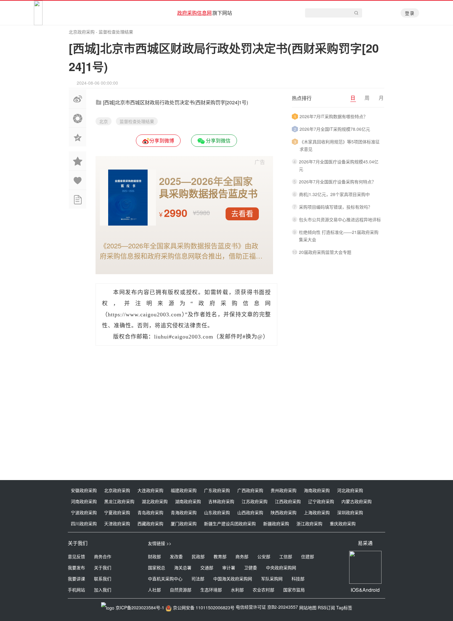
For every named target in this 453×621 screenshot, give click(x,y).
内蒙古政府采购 (356, 501)
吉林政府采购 (221, 501)
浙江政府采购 (309, 523)
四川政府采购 (84, 523)
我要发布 (76, 567)
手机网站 (76, 590)
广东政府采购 (217, 490)
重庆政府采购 (343, 523)
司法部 (197, 578)
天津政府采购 (117, 523)
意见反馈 (76, 556)
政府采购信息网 (194, 12)
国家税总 (156, 567)
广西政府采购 (250, 490)
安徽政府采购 (84, 490)
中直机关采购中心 (165, 578)
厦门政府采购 (184, 523)
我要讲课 (76, 578)
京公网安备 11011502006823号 (204, 607)
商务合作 (102, 556)
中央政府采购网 (281, 567)
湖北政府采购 (155, 501)
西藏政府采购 (150, 523)
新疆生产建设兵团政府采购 (230, 523)
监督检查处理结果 (116, 32)
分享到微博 (161, 140)
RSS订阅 (326, 607)
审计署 (228, 567)
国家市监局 (294, 590)
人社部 (154, 590)
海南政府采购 (317, 490)
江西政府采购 (288, 501)
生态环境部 (211, 590)
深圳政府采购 (350, 512)
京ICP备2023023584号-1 (140, 607)
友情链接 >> (159, 543)
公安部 (263, 556)
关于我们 (102, 567)
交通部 (206, 567)
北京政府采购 (82, 32)
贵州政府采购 (283, 490)
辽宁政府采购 (321, 501)
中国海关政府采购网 (232, 578)
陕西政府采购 (283, 512)
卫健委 (250, 567)
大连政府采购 (150, 490)
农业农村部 (263, 590)
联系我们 (102, 578)
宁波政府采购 (84, 512)
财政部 (154, 556)
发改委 (176, 556)
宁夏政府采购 (117, 512)
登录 (410, 13)
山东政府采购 (217, 512)
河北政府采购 (350, 490)
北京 (103, 121)
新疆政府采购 (276, 523)
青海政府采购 (184, 512)
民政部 (198, 556)
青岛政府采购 (150, 512)
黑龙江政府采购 (119, 501)
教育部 (220, 556)
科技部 (298, 578)
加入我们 (102, 590)
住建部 (307, 556)
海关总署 (182, 567)
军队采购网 (272, 578)
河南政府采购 (84, 501)
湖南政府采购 (188, 501)
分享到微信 (218, 140)
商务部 (241, 556)
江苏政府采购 (254, 501)
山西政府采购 (250, 512)
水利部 (237, 590)
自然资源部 (180, 590)
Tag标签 (344, 607)
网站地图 (307, 607)
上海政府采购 (317, 512)
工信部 (285, 556)
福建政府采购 (184, 490)
